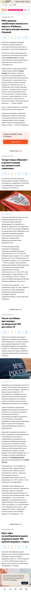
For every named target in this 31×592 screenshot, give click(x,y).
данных (4, 563)
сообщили (5, 500)
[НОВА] (15, 10)
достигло (5, 514)
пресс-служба (6, 344)
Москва (11, 5)
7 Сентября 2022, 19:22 (7, 17)
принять (25, 583)
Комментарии (15, 151)
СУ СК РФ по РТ (13, 188)
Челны (3, 5)
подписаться (15, 142)
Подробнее (14, 580)
